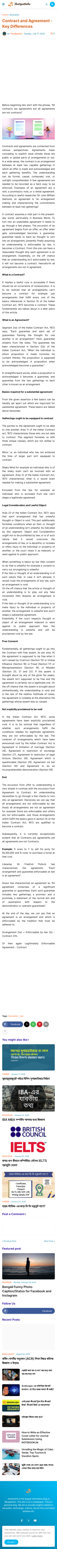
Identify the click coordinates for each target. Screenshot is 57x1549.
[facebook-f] (21, 1520)
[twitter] (28, 1520)
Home (5, 15)
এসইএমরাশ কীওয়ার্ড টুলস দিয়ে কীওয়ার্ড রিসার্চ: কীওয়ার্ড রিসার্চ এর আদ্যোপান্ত (36, 1403)
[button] (3, 4)
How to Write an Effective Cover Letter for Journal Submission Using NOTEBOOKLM (36, 1437)
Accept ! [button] (11, 1542)
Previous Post (10, 1241)
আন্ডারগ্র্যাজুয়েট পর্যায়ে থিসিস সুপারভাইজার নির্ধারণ (26, 1078)
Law (21, 1016)
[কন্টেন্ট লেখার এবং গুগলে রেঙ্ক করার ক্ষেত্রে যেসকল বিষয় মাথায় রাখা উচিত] (11, 1469)
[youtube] (35, 1520)
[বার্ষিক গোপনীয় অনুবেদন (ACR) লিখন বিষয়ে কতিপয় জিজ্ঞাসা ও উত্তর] (28, 1337)
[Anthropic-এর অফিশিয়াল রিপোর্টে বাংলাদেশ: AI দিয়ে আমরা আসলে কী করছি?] (11, 1390)
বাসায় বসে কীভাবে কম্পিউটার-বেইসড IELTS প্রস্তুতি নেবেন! (24, 1163)
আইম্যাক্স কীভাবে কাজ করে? (32, 1416)
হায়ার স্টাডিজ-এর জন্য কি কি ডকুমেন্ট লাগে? (23, 1206)
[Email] (46, 1024)
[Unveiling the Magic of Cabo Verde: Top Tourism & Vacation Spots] (11, 1454)
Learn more (37, 1536)
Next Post (48, 1241)
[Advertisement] (28, 71)
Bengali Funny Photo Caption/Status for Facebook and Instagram (26, 1291)
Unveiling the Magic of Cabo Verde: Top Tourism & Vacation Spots (37, 1452)
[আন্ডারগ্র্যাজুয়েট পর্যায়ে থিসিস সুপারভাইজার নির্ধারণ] (28, 1057)
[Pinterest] (39, 1024)
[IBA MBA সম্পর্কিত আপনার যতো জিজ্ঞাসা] (28, 1098)
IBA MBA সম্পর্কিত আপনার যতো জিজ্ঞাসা (23, 1119)
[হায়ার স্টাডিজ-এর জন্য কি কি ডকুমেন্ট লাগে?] (28, 1185)
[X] (27, 1024)
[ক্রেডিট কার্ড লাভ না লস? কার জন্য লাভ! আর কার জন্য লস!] (11, 1375)
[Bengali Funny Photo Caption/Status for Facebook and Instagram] (28, 1266)
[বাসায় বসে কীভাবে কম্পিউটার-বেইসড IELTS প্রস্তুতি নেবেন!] (28, 1139)
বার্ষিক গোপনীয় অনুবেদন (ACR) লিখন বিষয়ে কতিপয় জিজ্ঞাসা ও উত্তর (27, 1361)
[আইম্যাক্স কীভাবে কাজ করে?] (11, 1421)
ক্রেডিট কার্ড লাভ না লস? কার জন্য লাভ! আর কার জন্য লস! (37, 1372)
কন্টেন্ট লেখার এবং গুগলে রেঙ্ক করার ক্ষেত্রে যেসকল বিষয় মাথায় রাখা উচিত (37, 1466)
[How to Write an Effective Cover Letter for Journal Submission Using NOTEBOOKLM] (11, 1437)
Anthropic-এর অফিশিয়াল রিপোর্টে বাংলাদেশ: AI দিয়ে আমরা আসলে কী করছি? (38, 1387)
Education (14, 15)
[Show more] (5, 1031)
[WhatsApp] (33, 1024)
